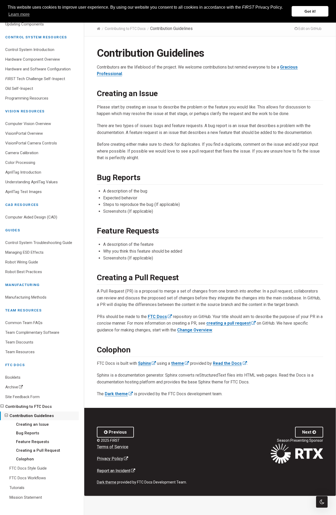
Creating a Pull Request (38, 450)
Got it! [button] (310, 11)
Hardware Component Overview (32, 59)
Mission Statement (25, 497)
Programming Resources (26, 98)
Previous (117, 432)
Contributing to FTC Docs (28, 406)
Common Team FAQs (24, 322)
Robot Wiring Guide (21, 262)
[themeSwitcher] (322, 502)
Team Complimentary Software (32, 332)
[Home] (98, 28)
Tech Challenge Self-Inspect (35, 78)
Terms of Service (112, 446)
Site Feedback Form (22, 396)
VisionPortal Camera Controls (31, 143)
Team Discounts (19, 342)
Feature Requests (32, 441)
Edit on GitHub (310, 28)
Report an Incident (116, 470)
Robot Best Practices (23, 271)
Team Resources (20, 352)
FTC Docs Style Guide (28, 468)
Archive (22, 388)
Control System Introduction (29, 49)
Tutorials (16, 487)
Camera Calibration (21, 152)
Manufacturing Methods (25, 297)
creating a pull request (231, 323)
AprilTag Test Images (23, 191)
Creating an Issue (32, 424)
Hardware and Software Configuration (38, 69)
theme (180, 363)
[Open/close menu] (2, 406)
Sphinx (147, 363)
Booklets (12, 377)
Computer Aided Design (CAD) (31, 217)
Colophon (25, 459)
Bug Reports (27, 433)
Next (307, 432)
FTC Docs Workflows (27, 478)
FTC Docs (160, 316)
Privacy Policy (112, 458)
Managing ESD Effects (24, 252)
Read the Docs (230, 363)
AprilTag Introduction (23, 172)
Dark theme (119, 393)
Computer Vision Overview (28, 123)
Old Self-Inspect (19, 88)
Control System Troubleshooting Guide (38, 242)
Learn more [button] (19, 14)
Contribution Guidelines (31, 415)
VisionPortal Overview (24, 133)
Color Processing (20, 162)
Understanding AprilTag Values (31, 182)
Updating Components (24, 24)
